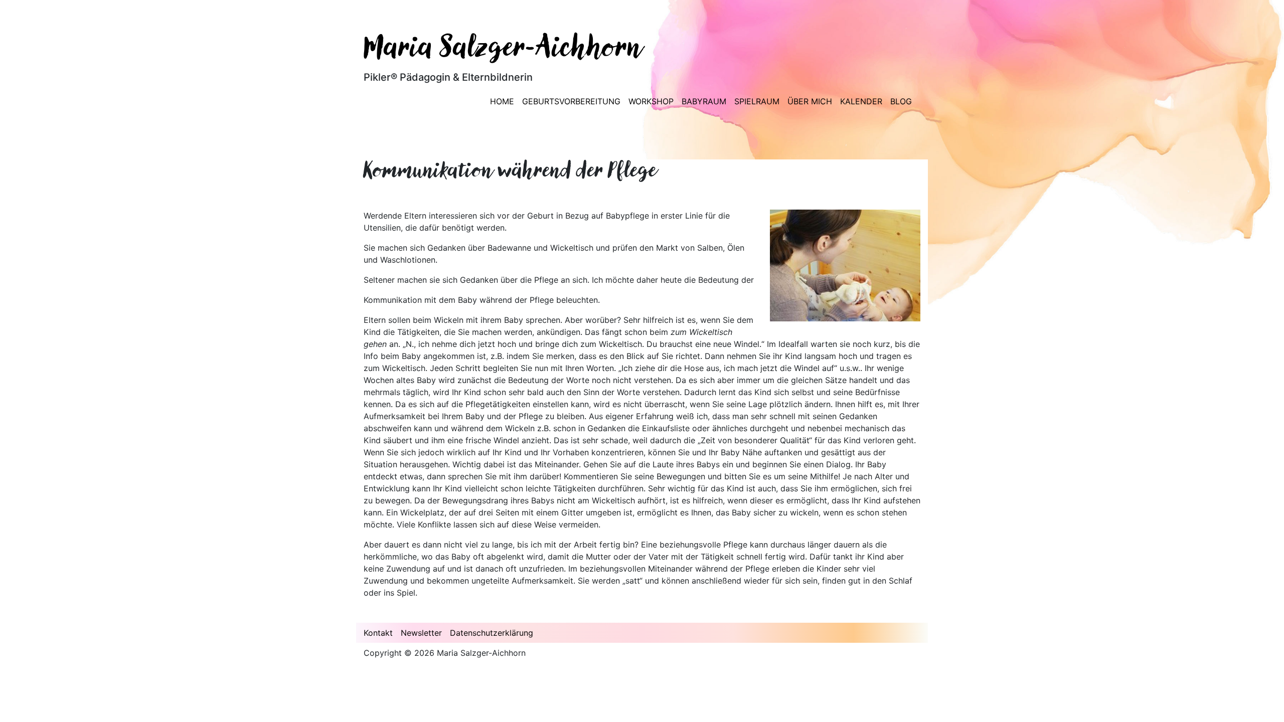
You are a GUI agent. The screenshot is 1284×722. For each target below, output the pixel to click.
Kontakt (378, 633)
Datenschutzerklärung (491, 633)
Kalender (861, 101)
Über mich (809, 101)
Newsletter (421, 633)
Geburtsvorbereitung (571, 101)
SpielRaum (756, 101)
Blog (901, 101)
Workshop (651, 101)
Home (502, 101)
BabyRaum (704, 101)
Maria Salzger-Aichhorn (503, 49)
